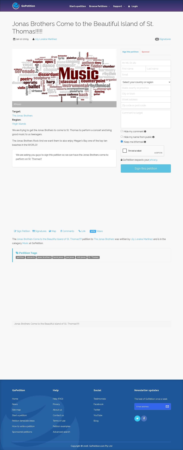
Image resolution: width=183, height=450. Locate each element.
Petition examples (61, 426)
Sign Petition (23, 231)
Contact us (58, 415)
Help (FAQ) (58, 399)
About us (57, 410)
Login (134, 6)
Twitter (97, 410)
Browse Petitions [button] (98, 6)
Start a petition (77, 6)
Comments (68, 231)
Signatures (165, 39)
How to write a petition (23, 426)
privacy (153, 160)
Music (25, 243)
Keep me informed (133, 142)
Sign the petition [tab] (130, 52)
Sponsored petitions (22, 432)
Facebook (99, 404)
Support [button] (117, 6)
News (15, 404)
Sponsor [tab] (146, 52)
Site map (16, 410)
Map (53, 231)
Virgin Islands (19, 123)
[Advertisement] (146, 198)
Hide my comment (134, 131)
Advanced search (61, 432)
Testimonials (100, 399)
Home (15, 399)
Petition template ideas (23, 420)
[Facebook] (144, 418)
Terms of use (59, 420)
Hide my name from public (138, 137)
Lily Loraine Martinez (46, 39)
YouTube (98, 415)
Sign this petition (146, 168)
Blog (96, 420)
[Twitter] (137, 418)
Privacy (56, 404)
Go (167, 406)
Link (83, 231)
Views (97, 231)
